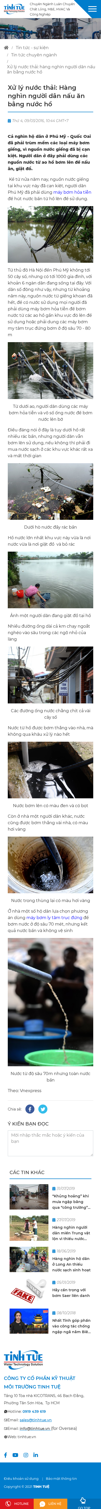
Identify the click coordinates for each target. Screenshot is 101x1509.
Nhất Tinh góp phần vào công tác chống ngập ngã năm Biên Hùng (71, 1326)
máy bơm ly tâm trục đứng (54, 917)
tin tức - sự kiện (32, 47)
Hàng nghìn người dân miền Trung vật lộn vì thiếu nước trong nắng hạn (71, 1233)
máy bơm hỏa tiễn (72, 192)
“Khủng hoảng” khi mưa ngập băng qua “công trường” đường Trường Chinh (70, 1202)
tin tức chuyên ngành (34, 54)
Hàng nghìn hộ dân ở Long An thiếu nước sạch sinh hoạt (71, 1264)
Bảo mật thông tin (61, 1478)
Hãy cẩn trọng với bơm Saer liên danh (71, 1293)
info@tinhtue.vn (35, 1428)
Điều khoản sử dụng (21, 1478)
